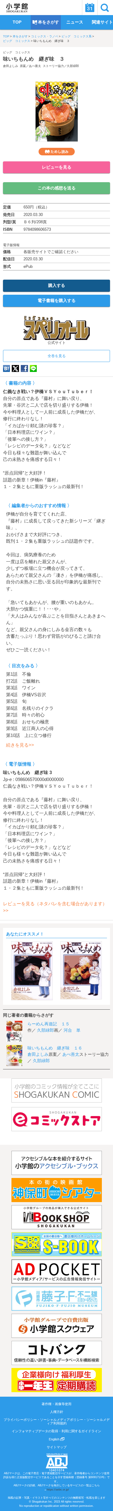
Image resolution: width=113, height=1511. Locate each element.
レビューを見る (56, 167)
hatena (6, 368)
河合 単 (72, 1030)
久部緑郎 (73, 66)
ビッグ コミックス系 (76, 36)
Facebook (24, 368)
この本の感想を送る (57, 188)
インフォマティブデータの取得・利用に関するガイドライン (56, 1431)
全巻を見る (57, 356)
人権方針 (56, 1412)
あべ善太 (35, 66)
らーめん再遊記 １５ (48, 1023)
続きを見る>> (20, 745)
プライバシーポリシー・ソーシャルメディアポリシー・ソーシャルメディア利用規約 (57, 1421)
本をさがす (20, 36)
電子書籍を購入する (57, 300)
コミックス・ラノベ (44, 36)
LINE (33, 368)
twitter (15, 368)
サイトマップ (57, 1447)
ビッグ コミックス (16, 41)
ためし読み (57, 151)
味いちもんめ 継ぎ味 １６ (54, 1048)
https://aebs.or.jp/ (58, 1489)
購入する (56, 285)
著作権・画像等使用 (56, 1404)
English (54, 1439)
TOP (6, 36)
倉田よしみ (10, 66)
